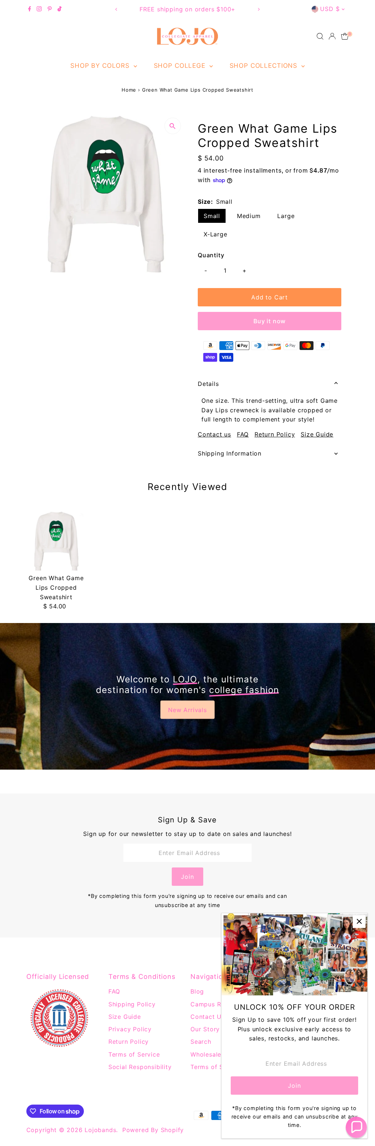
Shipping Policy (132, 1004)
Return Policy (275, 434)
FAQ (243, 434)
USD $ (329, 8)
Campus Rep (209, 1004)
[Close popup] (359, 921)
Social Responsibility (140, 1067)
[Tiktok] (59, 9)
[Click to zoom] (172, 126)
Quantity (211, 255)
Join (187, 876)
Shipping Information (229, 453)
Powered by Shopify (153, 1130)
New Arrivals (187, 710)
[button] (356, 1127)
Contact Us (207, 1016)
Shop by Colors (101, 65)
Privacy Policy (130, 1029)
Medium (249, 216)
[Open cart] (345, 36)
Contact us (214, 434)
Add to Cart (269, 297)
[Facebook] (29, 9)
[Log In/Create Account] (332, 36)
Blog (197, 991)
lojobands (100, 1130)
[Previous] (116, 9)
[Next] (258, 9)
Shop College (181, 65)
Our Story (205, 1029)
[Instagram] (39, 9)
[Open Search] (320, 36)
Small (212, 216)
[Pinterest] (49, 9)
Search (200, 1041)
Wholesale (205, 1054)
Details (208, 383)
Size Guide (317, 434)
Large (285, 216)
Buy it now (269, 321)
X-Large (215, 234)
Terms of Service (134, 1054)
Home (129, 90)
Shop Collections (265, 65)
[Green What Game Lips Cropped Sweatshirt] (56, 541)
